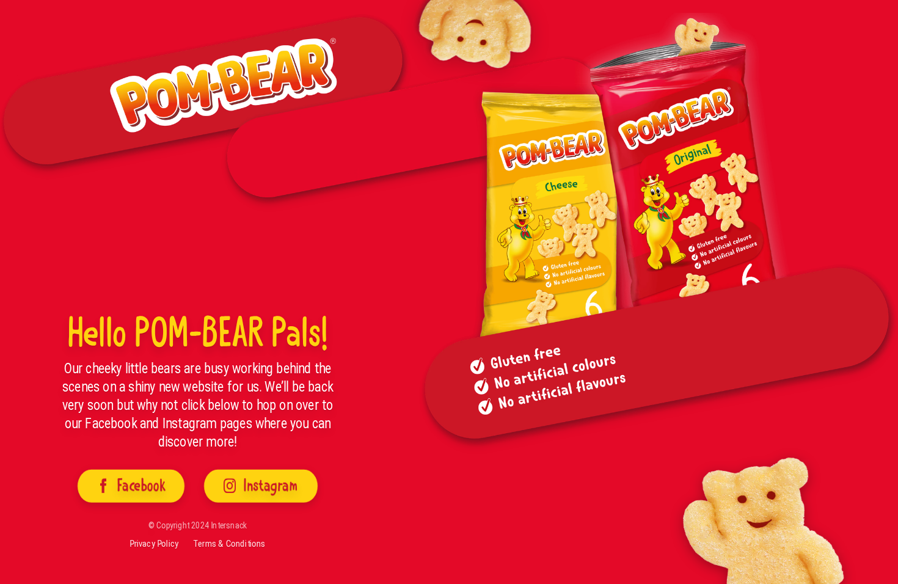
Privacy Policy (154, 543)
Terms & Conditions (229, 543)
